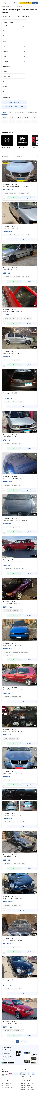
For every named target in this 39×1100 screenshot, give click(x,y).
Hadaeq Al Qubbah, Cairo (10, 193)
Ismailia (7, 360)
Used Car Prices (14, 102)
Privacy (22, 1078)
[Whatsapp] (13, 197)
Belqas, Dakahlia (8, 1030)
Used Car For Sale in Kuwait (27, 1083)
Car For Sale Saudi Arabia (8, 1087)
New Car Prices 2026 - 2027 (14, 107)
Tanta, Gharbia (8, 401)
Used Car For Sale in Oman (27, 1089)
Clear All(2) (25, 16)
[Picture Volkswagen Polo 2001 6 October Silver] (19, 255)
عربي (16, 3)
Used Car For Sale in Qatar (26, 1087)
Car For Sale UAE (6, 1085)
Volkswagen (21, 193)
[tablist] (19, 113)
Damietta (7, 696)
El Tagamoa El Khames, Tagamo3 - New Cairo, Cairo (17, 652)
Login (35, 3)
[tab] (4, 113)
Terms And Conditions (25, 1076)
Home (21, 1072)
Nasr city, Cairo (8, 568)
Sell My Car (26, 3)
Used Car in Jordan (25, 1085)
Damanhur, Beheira (9, 318)
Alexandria (7, 443)
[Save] (35, 162)
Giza (6, 822)
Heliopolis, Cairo (8, 863)
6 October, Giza (8, 235)
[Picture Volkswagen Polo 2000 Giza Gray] (19, 800)
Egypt (12, 1074)
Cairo (6, 527)
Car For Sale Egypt (6, 1083)
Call (29, 198)
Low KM (27, 235)
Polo (27, 193)
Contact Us (23, 1074)
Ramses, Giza (8, 610)
